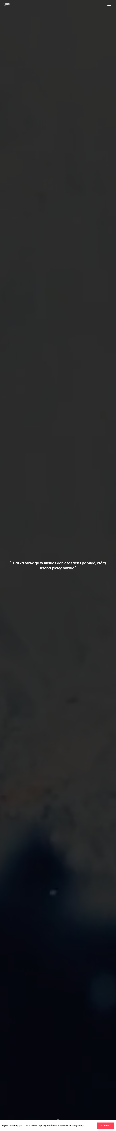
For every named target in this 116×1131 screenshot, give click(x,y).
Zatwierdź (105, 1125)
